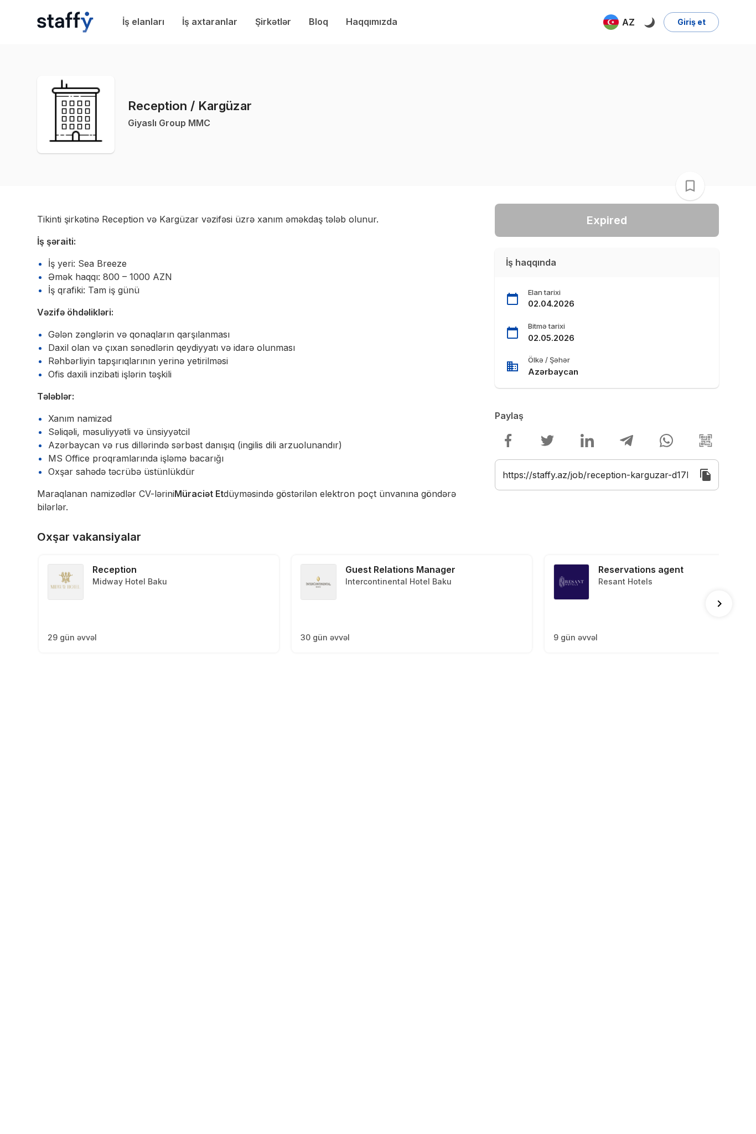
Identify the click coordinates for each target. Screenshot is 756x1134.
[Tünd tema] (649, 22)
